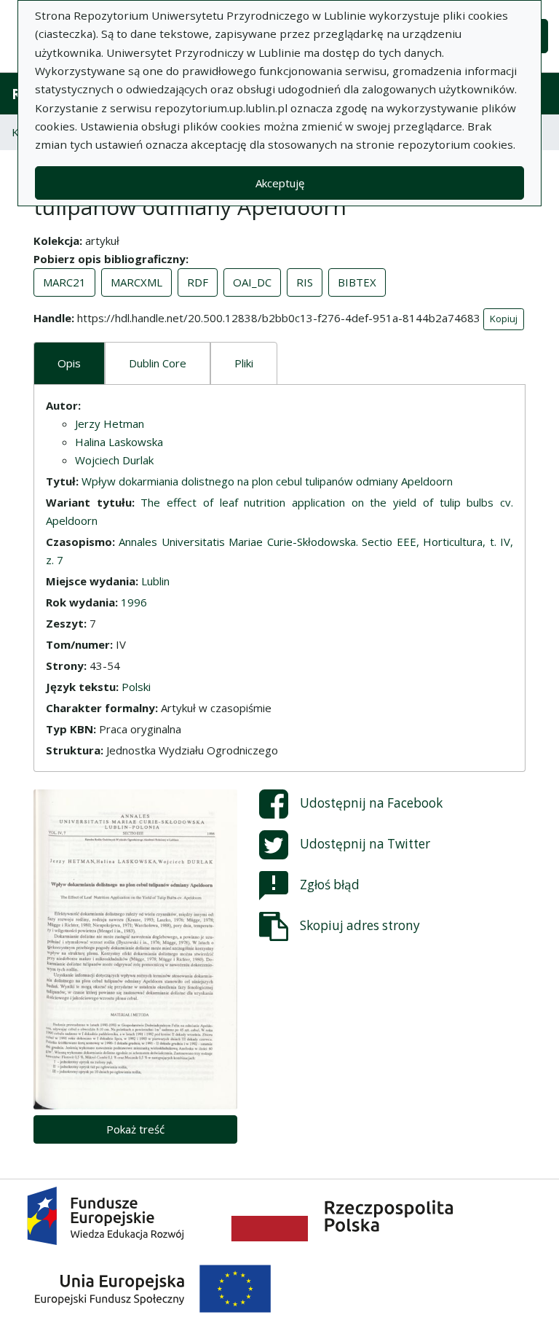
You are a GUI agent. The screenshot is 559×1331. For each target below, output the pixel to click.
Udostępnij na (371, 802)
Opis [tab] (69, 363)
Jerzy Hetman (109, 423)
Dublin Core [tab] (157, 363)
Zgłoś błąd (330, 883)
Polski (136, 686)
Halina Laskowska (119, 441)
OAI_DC (252, 282)
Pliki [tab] (243, 363)
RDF (197, 282)
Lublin (155, 581)
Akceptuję (279, 183)
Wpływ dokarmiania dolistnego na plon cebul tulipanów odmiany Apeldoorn (267, 481)
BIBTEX (357, 282)
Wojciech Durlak (114, 460)
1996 (134, 602)
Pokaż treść (135, 1129)
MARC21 (64, 282)
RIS (304, 282)
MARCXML (136, 282)
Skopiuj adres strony (360, 924)
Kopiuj (504, 318)
